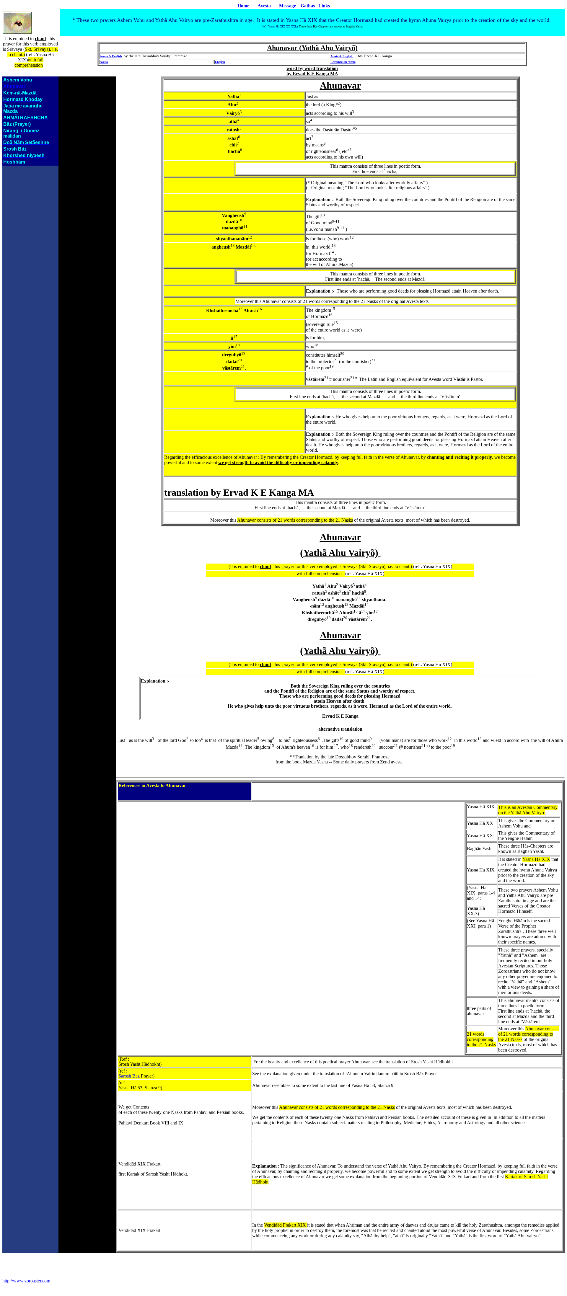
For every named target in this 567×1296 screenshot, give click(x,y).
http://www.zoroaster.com (26, 1280)
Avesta (264, 5)
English (220, 61)
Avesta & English (111, 56)
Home (243, 5)
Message (287, 5)
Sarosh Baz (129, 1075)
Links (324, 5)
